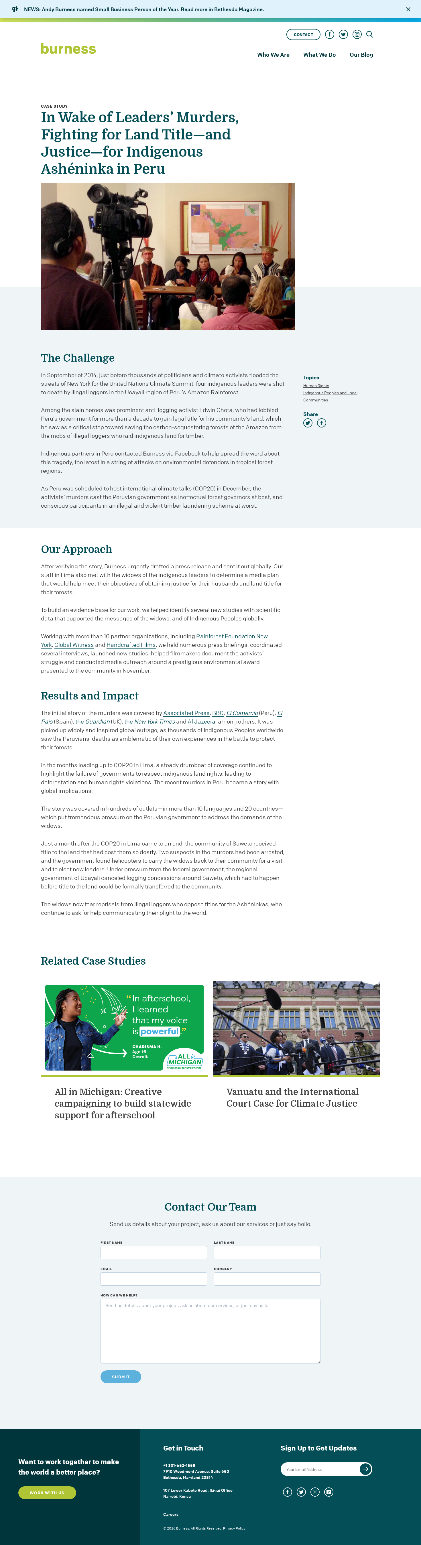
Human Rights (316, 385)
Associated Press (186, 712)
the (92, 721)
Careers (170, 1514)
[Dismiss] (408, 9)
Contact (303, 34)
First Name (112, 1242)
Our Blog (361, 54)
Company (223, 1268)
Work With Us (47, 1492)
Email (106, 1268)
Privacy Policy (234, 1528)
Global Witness (74, 644)
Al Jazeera (201, 721)
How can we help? (119, 1295)
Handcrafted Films (131, 644)
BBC (218, 712)
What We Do (319, 54)
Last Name (224, 1242)
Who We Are (273, 54)
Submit (121, 1377)
